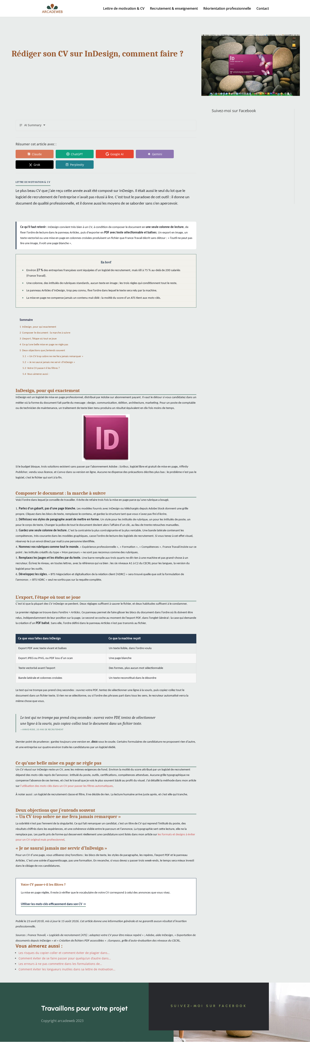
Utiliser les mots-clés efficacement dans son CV (51, 904)
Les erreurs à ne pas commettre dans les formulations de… (60, 964)
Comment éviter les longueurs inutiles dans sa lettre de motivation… (67, 969)
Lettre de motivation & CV (123, 9)
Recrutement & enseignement (174, 9)
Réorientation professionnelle (227, 9)
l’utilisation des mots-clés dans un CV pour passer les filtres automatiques (66, 786)
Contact (262, 9)
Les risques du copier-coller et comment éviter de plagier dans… (64, 953)
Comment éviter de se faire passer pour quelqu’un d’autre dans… (65, 958)
